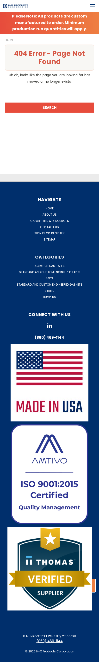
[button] (49, 474)
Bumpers (49, 297)
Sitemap (49, 239)
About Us (50, 215)
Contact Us (49, 227)
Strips (49, 291)
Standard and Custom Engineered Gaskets (49, 284)
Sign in (39, 233)
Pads (49, 278)
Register (58, 233)
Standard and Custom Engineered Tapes (49, 272)
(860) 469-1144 (50, 641)
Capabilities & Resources (49, 221)
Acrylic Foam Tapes (50, 266)
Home (50, 208)
